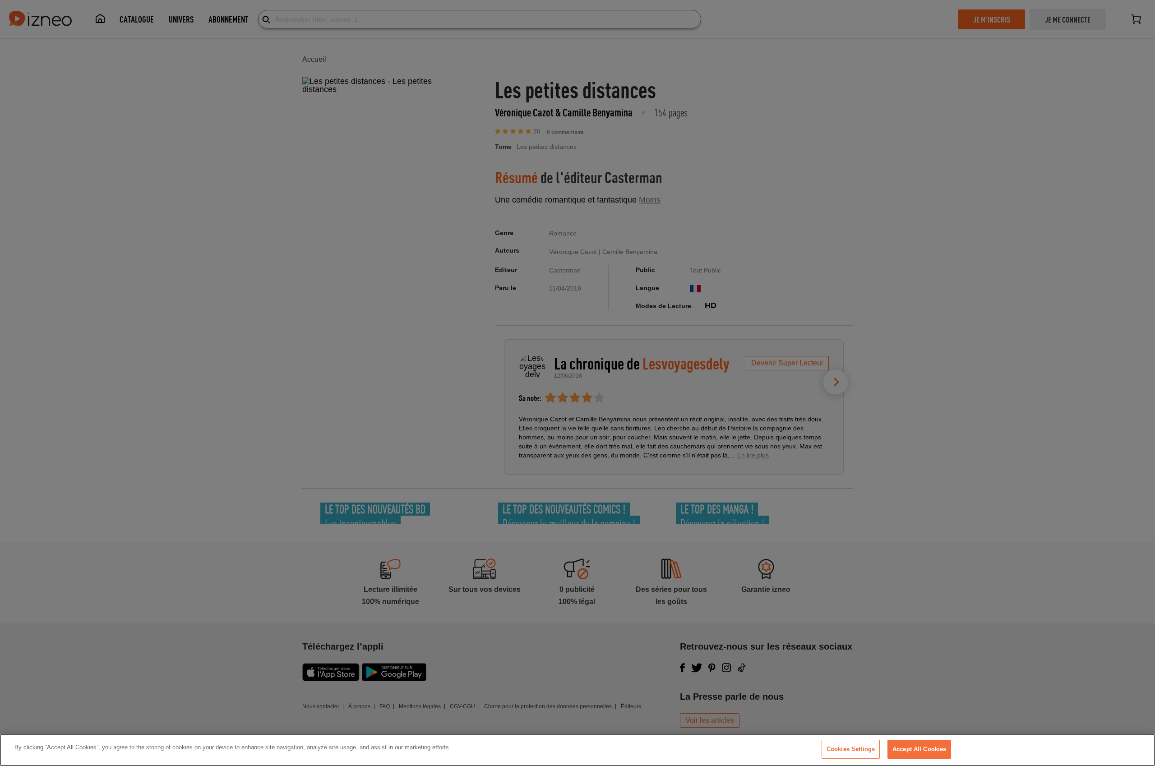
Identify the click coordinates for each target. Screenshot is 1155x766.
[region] (577, 750)
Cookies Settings (851, 749)
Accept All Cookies (919, 749)
